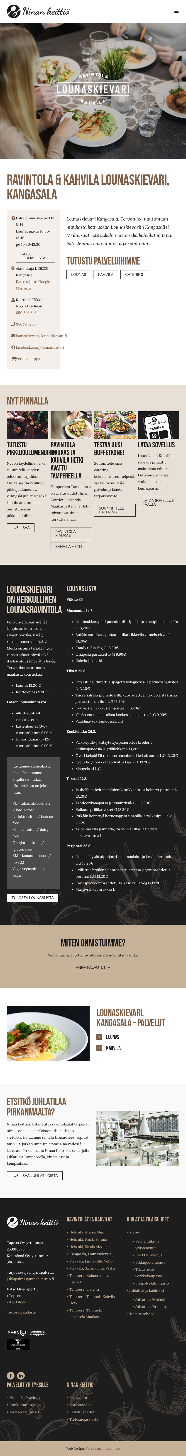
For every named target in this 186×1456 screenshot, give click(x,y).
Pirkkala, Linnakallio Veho (91, 1261)
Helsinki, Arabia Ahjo (86, 1232)
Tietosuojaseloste (21, 1312)
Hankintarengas (23, 1404)
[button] (137, 1037)
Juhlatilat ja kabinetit (146, 1290)
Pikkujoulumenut (150, 1262)
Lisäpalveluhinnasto (152, 1283)
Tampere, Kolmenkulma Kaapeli (89, 1278)
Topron (14, 1295)
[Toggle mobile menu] (176, 12)
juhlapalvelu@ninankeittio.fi (30, 1279)
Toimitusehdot (141, 1313)
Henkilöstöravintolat (27, 1397)
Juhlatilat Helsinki (150, 1299)
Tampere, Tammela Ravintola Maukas (85, 1313)
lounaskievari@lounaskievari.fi (41, 335)
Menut (135, 1232)
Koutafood (17, 1302)
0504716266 (26, 324)
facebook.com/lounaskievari (40, 347)
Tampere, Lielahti (84, 1289)
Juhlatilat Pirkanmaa (152, 1306)
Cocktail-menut (148, 1255)
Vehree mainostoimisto (103, 1448)
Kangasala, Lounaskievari (90, 1254)
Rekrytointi (78, 1397)
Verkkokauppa (28, 358)
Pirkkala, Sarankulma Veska (92, 1268)
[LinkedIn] (21, 1376)
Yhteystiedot (80, 1404)
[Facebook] (11, 1376)
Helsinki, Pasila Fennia (88, 1239)
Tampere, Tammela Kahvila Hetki (92, 1299)
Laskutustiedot (82, 1412)
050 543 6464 (27, 312)
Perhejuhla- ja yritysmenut (147, 1244)
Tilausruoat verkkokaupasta (148, 1272)
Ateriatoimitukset (24, 1412)
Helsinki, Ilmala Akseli (87, 1246)
